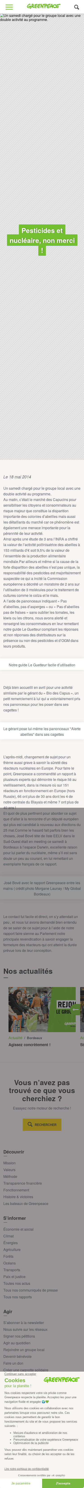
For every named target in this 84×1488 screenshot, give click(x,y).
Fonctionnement (16, 1190)
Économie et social (18, 1229)
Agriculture (12, 1249)
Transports (11, 1269)
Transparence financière (22, 1183)
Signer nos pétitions (19, 1336)
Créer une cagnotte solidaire (25, 1370)
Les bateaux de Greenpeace (25, 1203)
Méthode (10, 1176)
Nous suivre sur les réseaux (25, 1329)
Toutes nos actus (16, 1283)
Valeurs (9, 1169)
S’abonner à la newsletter (23, 1322)
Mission (9, 1162)
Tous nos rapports (17, 1296)
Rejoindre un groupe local (24, 1349)
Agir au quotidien (16, 1342)
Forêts (8, 1256)
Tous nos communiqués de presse (30, 1290)
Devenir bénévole (17, 1356)
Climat (8, 1236)
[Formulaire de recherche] (77, 7)
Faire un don (13, 1363)
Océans (9, 1263)
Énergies (10, 1242)
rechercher (45, 1124)
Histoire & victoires (18, 1196)
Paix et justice (14, 1276)
